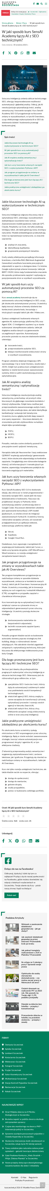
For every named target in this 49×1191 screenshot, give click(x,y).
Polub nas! (11, 895)
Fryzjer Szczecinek (13, 1070)
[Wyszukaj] (41, 4)
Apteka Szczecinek (13, 1049)
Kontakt (14, 1178)
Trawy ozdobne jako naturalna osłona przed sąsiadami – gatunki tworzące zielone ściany (24, 1149)
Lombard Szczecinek (14, 1053)
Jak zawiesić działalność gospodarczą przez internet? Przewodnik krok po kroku (32, 940)
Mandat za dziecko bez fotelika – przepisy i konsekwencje (31, 1006)
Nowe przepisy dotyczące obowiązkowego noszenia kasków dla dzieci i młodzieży (23, 1164)
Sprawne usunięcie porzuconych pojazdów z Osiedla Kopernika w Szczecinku (24, 1135)
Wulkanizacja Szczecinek (16, 1079)
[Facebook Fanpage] (34, 4)
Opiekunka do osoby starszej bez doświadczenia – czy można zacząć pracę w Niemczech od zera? (31, 978)
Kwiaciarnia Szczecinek (15, 1058)
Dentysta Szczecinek (14, 1045)
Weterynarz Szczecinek (15, 1062)
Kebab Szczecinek (13, 1092)
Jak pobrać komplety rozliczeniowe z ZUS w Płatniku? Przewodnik (31, 952)
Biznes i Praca (21, 23)
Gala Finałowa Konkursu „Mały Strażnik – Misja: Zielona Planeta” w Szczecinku (23, 1157)
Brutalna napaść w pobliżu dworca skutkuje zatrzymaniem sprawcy (24, 1120)
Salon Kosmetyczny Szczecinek (18, 1075)
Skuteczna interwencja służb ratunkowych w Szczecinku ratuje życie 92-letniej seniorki (25, 1142)
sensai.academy (13, 298)
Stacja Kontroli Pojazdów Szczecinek (21, 1083)
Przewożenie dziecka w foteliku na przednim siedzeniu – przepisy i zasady (31, 1018)
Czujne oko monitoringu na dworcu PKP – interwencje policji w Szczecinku (23, 1128)
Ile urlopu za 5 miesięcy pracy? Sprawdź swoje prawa (31, 964)
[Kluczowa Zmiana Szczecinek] (10, 3)
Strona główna (7, 23)
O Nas (23, 1178)
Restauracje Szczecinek (15, 1087)
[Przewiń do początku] (42, 1184)
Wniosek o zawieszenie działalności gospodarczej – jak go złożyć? (31, 927)
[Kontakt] (37, 4)
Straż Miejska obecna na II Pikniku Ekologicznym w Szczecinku (20, 1113)
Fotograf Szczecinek (14, 1066)
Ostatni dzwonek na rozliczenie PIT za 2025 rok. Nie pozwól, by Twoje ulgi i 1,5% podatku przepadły (31, 993)
